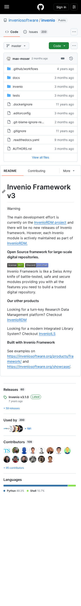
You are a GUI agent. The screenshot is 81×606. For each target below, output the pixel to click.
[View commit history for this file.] (71, 58)
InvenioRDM (17, 320)
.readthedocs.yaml (26, 140)
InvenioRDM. (17, 243)
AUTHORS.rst (22, 148)
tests (16, 95)
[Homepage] (40, 6)
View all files (40, 157)
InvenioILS (47, 333)
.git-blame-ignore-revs (29, 122)
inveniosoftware (23, 20)
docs (16, 77)
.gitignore (19, 131)
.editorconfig (22, 113)
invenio (48, 20)
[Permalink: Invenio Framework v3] (4, 191)
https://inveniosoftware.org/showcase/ (38, 366)
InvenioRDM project (50, 222)
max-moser (21, 58)
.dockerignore (22, 104)
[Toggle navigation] (6, 6)
